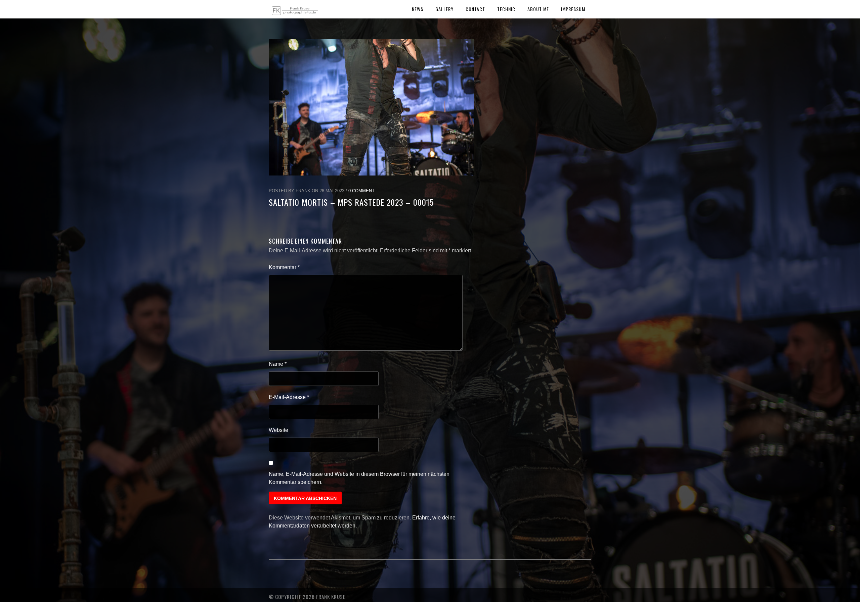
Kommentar (284, 267)
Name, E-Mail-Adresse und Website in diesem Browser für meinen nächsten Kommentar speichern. (359, 478)
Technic (506, 8)
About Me (538, 8)
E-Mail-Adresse (289, 397)
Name (278, 364)
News (417, 8)
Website (278, 430)
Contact (475, 8)
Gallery (444, 8)
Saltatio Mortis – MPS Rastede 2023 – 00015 (351, 202)
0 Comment (361, 190)
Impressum (573, 8)
